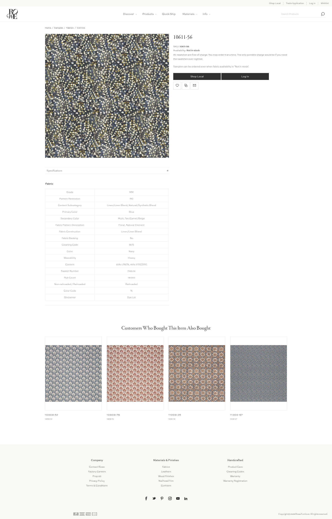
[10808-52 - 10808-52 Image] (73, 373)
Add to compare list (186, 85)
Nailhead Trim (166, 480)
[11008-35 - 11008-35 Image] (197, 373)
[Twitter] (154, 498)
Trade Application (295, 3)
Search (322, 14)
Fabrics (166, 466)
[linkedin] (185, 498)
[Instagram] (170, 498)
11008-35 (174, 414)
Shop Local (275, 3)
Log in (312, 3)
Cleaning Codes (235, 471)
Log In (245, 76)
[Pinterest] (162, 498)
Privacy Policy (97, 480)
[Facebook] (146, 498)
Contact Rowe (97, 466)
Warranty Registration (235, 480)
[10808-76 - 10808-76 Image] (135, 373)
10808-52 (51, 414)
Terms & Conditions (97, 485)
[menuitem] (96, 467)
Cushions (166, 485)
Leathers (166, 471)
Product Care (235, 466)
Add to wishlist (177, 85)
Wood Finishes (166, 476)
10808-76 (113, 414)
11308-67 (236, 414)
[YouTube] (177, 498)
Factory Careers (97, 471)
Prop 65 (97, 476)
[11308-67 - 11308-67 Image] (258, 373)
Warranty (235, 476)
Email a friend (194, 85)
